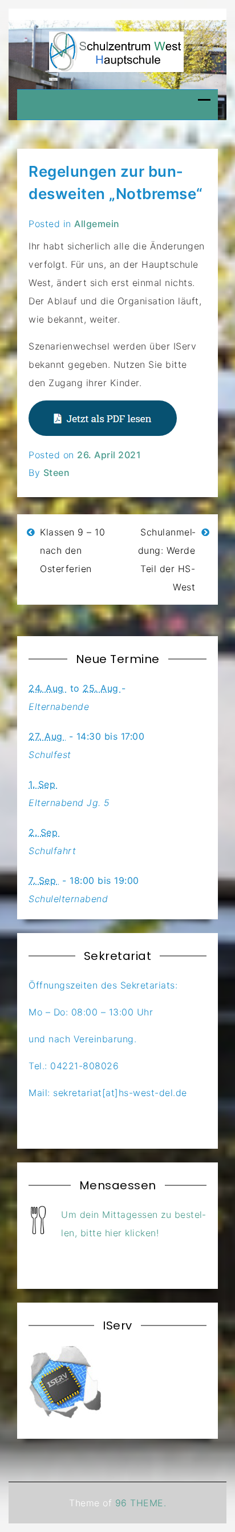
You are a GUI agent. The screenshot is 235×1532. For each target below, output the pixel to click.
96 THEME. (141, 1503)
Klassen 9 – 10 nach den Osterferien (72, 550)
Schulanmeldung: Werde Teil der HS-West (167, 559)
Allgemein (97, 223)
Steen (56, 472)
